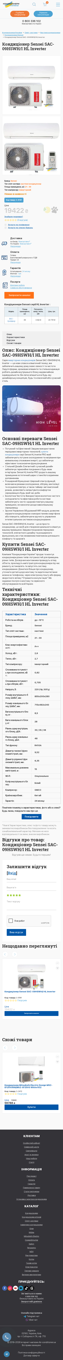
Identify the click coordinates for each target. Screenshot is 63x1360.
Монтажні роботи (17, 285)
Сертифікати (31, 1151)
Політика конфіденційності (31, 1352)
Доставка (31, 1195)
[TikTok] (26, 1288)
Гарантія (31, 1184)
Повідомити (31, 816)
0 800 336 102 (31, 21)
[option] (31, 145)
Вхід (12, 873)
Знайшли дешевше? (13, 217)
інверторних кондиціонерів (21, 360)
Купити (32, 1107)
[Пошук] (34, 4)
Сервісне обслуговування (21, 288)
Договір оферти (31, 1355)
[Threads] (31, 1288)
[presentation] (5, 954)
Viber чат (33, 1320)
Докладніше (15, 246)
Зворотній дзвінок (31, 1301)
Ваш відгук (16, 932)
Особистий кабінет (31, 1143)
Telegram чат (33, 1316)
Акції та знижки (31, 1155)
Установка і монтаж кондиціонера (31, 1199)
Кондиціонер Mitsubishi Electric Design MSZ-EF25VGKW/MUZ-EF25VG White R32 (28, 1086)
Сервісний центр (31, 1147)
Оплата (31, 1180)
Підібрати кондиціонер (20, 14)
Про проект (31, 1176)
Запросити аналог (20, 295)
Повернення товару (31, 1188)
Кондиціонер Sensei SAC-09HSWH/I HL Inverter (30, 991)
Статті (31, 1162)
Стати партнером (31, 1191)
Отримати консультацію (43, 14)
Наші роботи (31, 1158)
